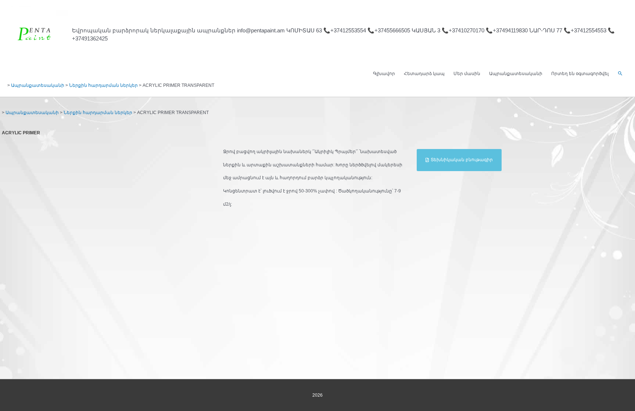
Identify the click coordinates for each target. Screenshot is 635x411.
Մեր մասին (466, 73)
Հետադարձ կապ (424, 73)
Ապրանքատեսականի (515, 73)
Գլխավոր (384, 73)
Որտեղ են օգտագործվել (580, 73)
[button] (620, 74)
